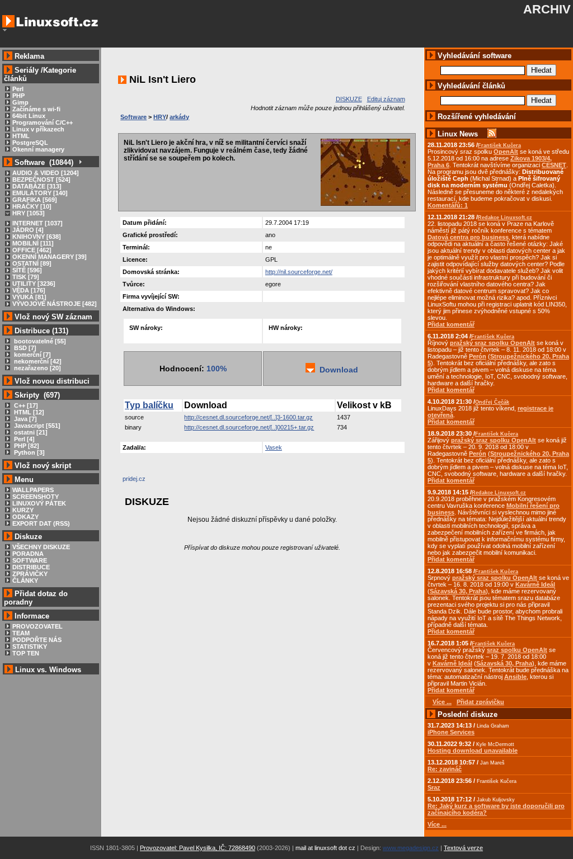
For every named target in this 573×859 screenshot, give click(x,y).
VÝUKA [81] (29, 297)
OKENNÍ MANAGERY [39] (49, 256)
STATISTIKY (29, 646)
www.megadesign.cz (411, 847)
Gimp (20, 102)
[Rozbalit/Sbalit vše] (80, 162)
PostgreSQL (30, 142)
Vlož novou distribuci (52, 381)
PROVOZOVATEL (37, 626)
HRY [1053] (28, 213)
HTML (21, 136)
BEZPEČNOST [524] (41, 179)
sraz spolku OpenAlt (517, 649)
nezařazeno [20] (36, 368)
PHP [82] (25, 445)
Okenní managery (38, 149)
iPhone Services (451, 732)
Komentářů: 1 (448, 205)
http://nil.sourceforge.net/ (298, 271)
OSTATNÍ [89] (31, 263)
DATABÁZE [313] (37, 186)
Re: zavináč (445, 769)
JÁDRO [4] (28, 229)
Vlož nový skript (43, 465)
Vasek (273, 447)
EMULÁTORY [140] (40, 193)
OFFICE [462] (31, 250)
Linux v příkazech (38, 129)
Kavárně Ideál (535, 584)
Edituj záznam (386, 99)
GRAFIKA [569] (34, 199)
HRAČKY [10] (31, 206)
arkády (179, 117)
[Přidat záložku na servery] (145, 481)
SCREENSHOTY (35, 496)
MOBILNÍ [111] (33, 243)
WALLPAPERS (33, 490)
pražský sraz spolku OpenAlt (492, 342)
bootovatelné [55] (39, 341)
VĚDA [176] (28, 290)
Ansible (515, 676)
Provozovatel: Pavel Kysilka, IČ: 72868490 (197, 847)
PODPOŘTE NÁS (37, 639)
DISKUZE (349, 99)
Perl (18, 89)
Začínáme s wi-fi (36, 109)
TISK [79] (25, 276)
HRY (159, 117)
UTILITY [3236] (33, 283)
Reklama (29, 56)
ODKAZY (25, 516)
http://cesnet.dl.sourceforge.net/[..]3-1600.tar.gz (248, 417)
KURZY (23, 510)
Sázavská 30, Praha (458, 591)
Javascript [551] (36, 425)
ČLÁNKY (25, 580)
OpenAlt (506, 151)
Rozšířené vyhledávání (477, 116)
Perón (477, 356)
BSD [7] (24, 347)
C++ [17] (25, 405)
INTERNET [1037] (37, 223)
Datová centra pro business (468, 237)
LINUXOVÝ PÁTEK (39, 503)
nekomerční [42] (37, 361)
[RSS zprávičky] (491, 134)
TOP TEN (25, 653)
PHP (18, 95)
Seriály (27, 70)
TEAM (21, 633)
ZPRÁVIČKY (30, 573)
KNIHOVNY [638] (36, 236)
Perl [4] (23, 439)
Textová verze (463, 847)
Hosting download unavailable (473, 750)
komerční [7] (31, 354)
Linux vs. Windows (48, 670)
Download (336, 369)
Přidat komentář (451, 324)
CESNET (554, 165)
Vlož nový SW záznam (53, 317)
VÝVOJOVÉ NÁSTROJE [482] (54, 303)
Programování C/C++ (42, 122)
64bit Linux (28, 115)
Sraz (434, 787)
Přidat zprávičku (480, 701)
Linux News (458, 134)
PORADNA (28, 553)
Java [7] (24, 419)
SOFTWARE (29, 560)
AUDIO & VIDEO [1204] (45, 172)
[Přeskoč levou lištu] (4, 30)
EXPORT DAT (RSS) (41, 523)
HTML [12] (28, 412)
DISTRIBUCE (31, 567)
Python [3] (28, 452)
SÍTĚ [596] (27, 270)
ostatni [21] (30, 432)
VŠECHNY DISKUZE (41, 547)
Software (133, 117)
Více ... (437, 824)
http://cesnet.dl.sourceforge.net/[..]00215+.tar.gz (249, 427)
